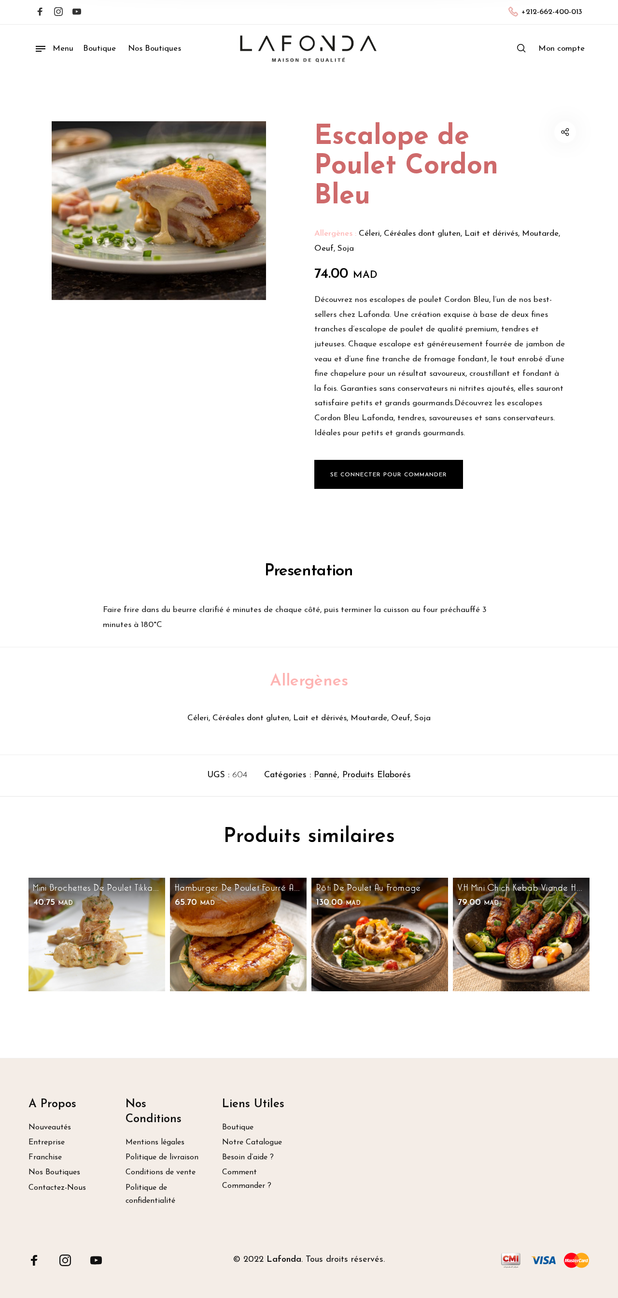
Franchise (45, 1157)
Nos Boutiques (54, 1172)
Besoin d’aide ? (248, 1157)
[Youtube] (76, 12)
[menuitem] (561, 49)
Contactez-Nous (57, 1188)
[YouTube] (96, 1260)
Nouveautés (49, 1127)
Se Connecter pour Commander (388, 475)
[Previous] (55, 950)
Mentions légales (155, 1142)
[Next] (562, 950)
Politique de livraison (162, 1157)
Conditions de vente (161, 1172)
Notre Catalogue (252, 1142)
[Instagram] (58, 12)
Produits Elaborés (376, 775)
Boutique (237, 1127)
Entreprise (46, 1142)
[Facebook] (40, 12)
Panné (325, 775)
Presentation (309, 571)
